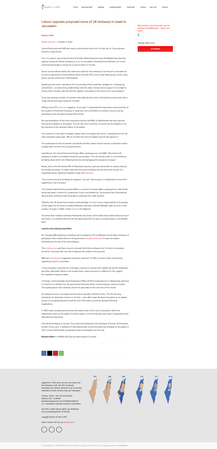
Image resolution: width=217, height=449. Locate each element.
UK (46, 58)
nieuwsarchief (86, 7)
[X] (49, 353)
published (54, 258)
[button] (173, 7)
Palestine (89, 173)
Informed (63, 107)
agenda (101, 7)
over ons (153, 7)
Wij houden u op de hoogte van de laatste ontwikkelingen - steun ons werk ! (154, 28)
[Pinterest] (55, 353)
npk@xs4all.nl (69, 422)
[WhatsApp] (61, 353)
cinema (143, 7)
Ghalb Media (122, 445)
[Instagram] (52, 429)
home (75, 7)
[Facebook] (43, 353)
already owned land (94, 238)
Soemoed (131, 7)
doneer (165, 7)
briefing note (51, 248)
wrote (73, 209)
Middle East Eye (48, 42)
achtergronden (115, 7)
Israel (78, 61)
